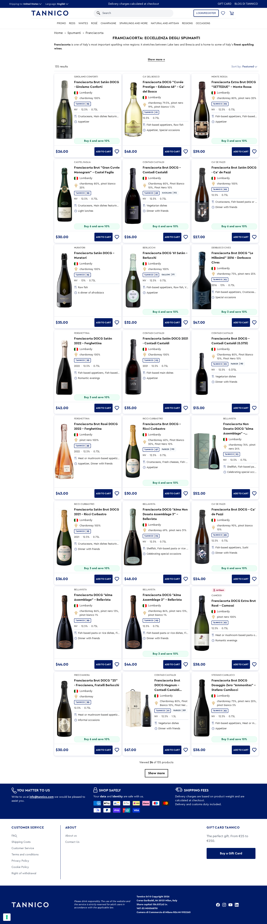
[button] (165, 13)
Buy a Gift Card (231, 853)
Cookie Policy (20, 867)
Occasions (203, 23)
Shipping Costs (21, 842)
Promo (61, 23)
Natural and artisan (165, 23)
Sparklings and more (133, 23)
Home (58, 33)
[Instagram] (224, 904)
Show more (156, 773)
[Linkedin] (236, 904)
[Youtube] (230, 904)
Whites (83, 23)
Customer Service (28, 827)
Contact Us (72, 842)
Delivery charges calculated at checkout (133, 4)
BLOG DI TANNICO (246, 4)
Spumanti (74, 33)
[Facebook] (218, 904)
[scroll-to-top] (259, 905)
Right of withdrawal (24, 873)
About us (71, 835)
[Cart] (231, 13)
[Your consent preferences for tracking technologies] (7, 917)
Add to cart (103, 151)
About (70, 827)
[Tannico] (49, 13)
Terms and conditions (25, 854)
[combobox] (129, 13)
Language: (55, 4)
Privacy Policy (20, 860)
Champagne (108, 23)
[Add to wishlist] (117, 151)
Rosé (94, 23)
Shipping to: (23, 4)
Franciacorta (94, 33)
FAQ (14, 835)
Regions (187, 23)
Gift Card (224, 4)
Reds (72, 23)
